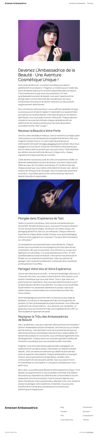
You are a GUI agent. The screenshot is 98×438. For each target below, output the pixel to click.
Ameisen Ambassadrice (15, 3)
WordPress (90, 432)
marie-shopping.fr (50, 143)
